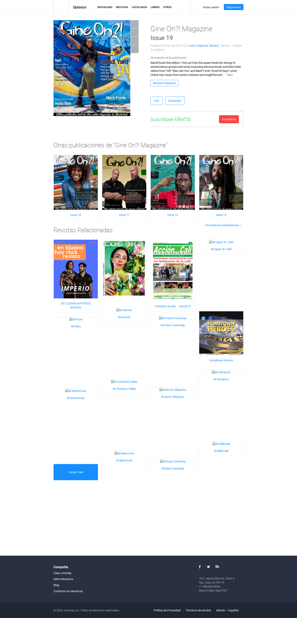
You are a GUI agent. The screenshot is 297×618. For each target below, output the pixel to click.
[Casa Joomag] (61, 7)
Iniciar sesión (211, 7)
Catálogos (139, 7)
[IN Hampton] (221, 372)
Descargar (174, 100)
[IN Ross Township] (173, 461)
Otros (167, 7)
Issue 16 (172, 215)
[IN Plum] (75, 319)
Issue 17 (124, 215)
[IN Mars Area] (124, 453)
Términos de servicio (198, 610)
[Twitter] (208, 567)
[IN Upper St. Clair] (221, 242)
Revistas (122, 7)
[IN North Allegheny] (172, 389)
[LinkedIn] (217, 567)
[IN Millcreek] (221, 443)
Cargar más (75, 472)
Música (213, 45)
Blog (56, 585)
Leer (156, 100)
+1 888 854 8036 (209, 586)
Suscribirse (229, 119)
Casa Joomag (62, 573)
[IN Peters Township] (172, 318)
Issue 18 (76, 215)
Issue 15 (221, 215)
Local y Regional (198, 45)
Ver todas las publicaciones (222, 225)
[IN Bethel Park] (75, 390)
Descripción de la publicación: (169, 58)
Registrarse (233, 7)
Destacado (104, 7)
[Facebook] (200, 567)
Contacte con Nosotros (68, 591)
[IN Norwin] (124, 310)
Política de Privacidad (167, 610)
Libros (155, 7)
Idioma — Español (227, 610)
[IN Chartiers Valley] (124, 381)
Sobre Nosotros (63, 579)
